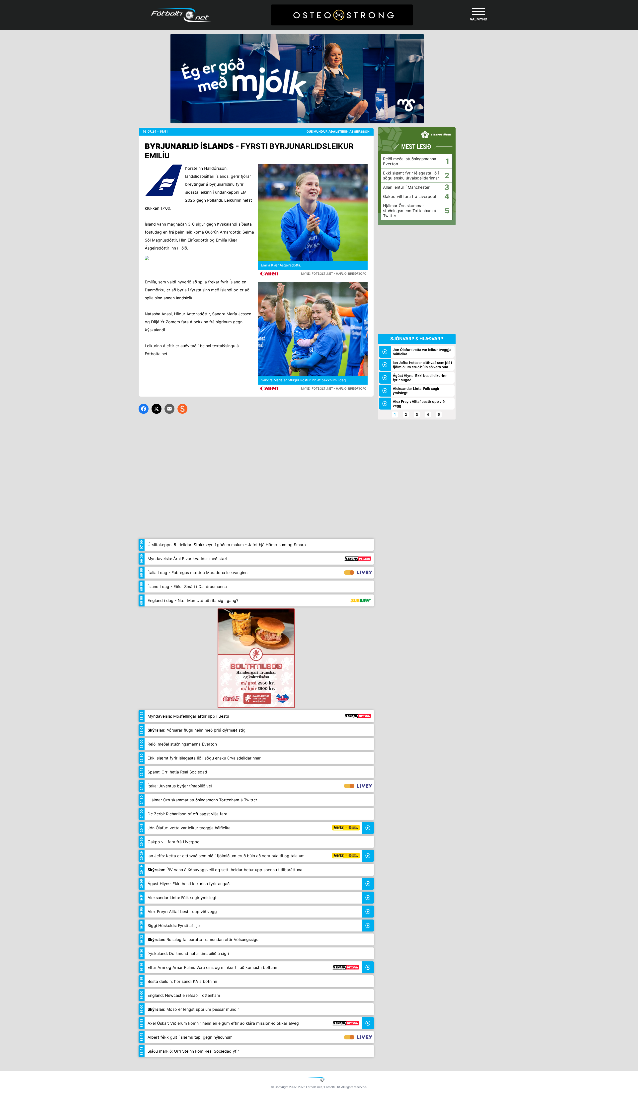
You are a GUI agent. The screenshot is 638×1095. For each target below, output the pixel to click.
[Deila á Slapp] (182, 409)
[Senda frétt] (169, 409)
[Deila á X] (156, 409)
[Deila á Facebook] (144, 409)
